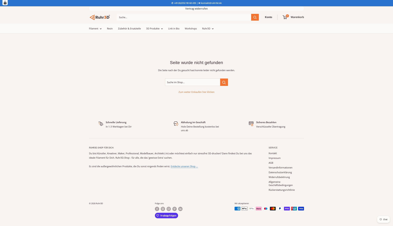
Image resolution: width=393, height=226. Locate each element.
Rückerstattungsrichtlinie (282, 189)
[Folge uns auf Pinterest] (174, 209)
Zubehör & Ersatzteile (129, 28)
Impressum (275, 157)
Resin (110, 28)
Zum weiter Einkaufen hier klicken (196, 91)
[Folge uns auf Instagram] (169, 209)
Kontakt (273, 153)
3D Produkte (153, 28)
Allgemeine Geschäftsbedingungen (281, 183)
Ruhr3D (206, 28)
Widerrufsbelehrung (279, 177)
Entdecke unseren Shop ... (184, 166)
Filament (93, 28)
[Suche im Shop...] (224, 82)
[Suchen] (255, 17)
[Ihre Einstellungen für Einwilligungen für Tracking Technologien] (5, 2)
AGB (271, 162)
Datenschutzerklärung (280, 172)
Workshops (191, 28)
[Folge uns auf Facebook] (157, 209)
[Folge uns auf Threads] (163, 209)
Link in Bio (173, 28)
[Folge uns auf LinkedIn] (180, 209)
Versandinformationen (280, 167)
